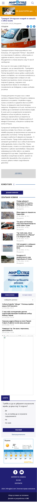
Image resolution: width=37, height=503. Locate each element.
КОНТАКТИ (18, 483)
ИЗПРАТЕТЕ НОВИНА (18, 477)
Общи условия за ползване (18, 495)
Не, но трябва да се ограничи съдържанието (16, 415)
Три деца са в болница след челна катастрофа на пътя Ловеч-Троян (26, 223)
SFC (27, 498)
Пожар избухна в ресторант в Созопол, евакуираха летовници (25, 203)
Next (36, 11)
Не (6, 420)
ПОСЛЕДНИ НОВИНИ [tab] (27, 295)
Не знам (8, 423)
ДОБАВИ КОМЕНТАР (12, 192)
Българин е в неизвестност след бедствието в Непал (24, 257)
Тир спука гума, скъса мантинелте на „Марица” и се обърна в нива (26, 235)
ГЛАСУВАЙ (18, 430)
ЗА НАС (18, 480)
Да (6, 411)
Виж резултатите (18, 434)
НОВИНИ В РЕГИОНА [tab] (9, 295)
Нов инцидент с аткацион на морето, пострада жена (26, 246)
